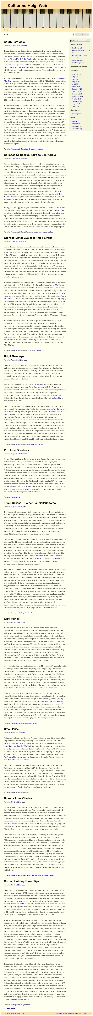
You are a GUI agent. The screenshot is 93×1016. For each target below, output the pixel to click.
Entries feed (76, 124)
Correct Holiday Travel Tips (21, 881)
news (39, 875)
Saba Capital (38, 384)
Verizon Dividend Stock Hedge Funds (17, 59)
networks (34, 875)
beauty (28, 444)
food (27, 792)
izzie (25, 45)
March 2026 (76, 87)
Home (6, 30)
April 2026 (75, 84)
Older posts (9, 1008)
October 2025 (76, 99)
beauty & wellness (37, 444)
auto (27, 350)
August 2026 (76, 74)
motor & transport (35, 350)
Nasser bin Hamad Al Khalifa (20, 486)
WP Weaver (85, 1013)
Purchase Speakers (16, 450)
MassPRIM (22, 904)
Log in (74, 121)
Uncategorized (15, 149)
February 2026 (77, 89)
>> (88, 34)
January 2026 (76, 91)
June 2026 (75, 79)
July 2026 (75, 77)
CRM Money (12, 619)
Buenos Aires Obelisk (18, 798)
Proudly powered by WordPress (65, 1013)
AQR (55, 285)
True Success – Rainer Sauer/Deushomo (30, 503)
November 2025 (77, 96)
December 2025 (77, 94)
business (29, 723)
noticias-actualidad (48, 875)
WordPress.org (77, 128)
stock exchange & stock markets (42, 232)
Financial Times (58, 210)
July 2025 (75, 106)
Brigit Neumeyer (14, 356)
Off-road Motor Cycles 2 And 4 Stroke (28, 238)
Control (35, 723)
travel (28, 149)
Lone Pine (57, 398)
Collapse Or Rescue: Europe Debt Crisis (30, 155)
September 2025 (77, 101)
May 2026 (75, 81)
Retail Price (11, 729)
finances (28, 232)
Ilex (13, 547)
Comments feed (77, 126)
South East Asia (14, 42)
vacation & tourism (37, 149)
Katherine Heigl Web (27, 5)
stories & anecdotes (32, 613)
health (28, 875)
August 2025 (76, 104)
